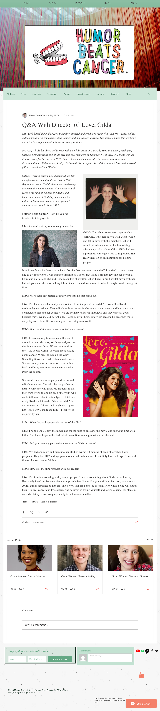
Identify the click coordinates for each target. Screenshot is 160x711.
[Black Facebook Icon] (152, 651)
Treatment (52, 93)
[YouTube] (138, 651)
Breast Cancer (83, 93)
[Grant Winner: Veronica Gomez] (130, 558)
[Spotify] (143, 651)
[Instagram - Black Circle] (147, 651)
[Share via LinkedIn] (39, 512)
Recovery (115, 93)
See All (150, 539)
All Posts (11, 93)
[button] (149, 94)
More (128, 93)
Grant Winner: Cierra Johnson (27, 576)
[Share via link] (46, 512)
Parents (66, 93)
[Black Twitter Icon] (157, 651)
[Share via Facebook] (23, 512)
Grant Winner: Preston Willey (78, 576)
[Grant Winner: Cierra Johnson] (29, 558)
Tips (23, 93)
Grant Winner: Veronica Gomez (130, 576)
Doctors (100, 93)
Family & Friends (49, 501)
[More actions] (136, 115)
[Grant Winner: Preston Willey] (80, 558)
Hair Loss (36, 93)
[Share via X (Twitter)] (31, 512)
